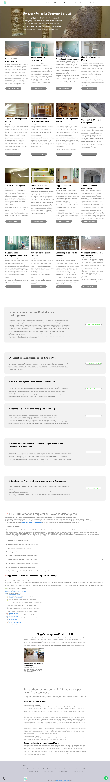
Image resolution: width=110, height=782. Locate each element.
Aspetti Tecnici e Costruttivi (14, 594)
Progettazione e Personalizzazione (16, 597)
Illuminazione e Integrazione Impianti (16, 610)
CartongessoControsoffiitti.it (62, 780)
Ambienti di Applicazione (14, 600)
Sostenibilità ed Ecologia (14, 616)
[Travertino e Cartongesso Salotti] (34, 655)
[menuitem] (42, 3)
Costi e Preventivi (12, 603)
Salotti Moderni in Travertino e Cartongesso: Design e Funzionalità (33, 664)
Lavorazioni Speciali (13, 619)
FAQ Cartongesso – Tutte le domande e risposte (15, 591)
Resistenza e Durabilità (13, 613)
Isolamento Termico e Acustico (15, 607)
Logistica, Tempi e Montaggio (15, 622)
